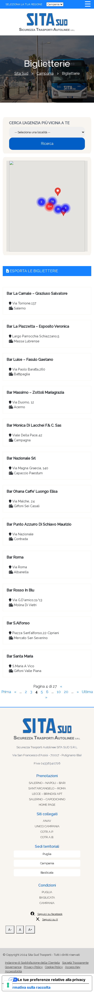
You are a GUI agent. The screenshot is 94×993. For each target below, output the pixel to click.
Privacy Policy (33, 967)
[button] (49, 201)
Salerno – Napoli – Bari (47, 783)
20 (66, 692)
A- (10, 929)
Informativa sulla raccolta (28, 987)
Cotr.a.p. (47, 831)
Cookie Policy (54, 967)
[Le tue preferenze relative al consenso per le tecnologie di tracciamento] (8, 985)
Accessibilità (13, 971)
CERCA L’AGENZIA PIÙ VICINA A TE (39, 123)
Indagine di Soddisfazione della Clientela (32, 962)
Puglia (47, 854)
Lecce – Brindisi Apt (47, 793)
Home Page (47, 804)
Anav (47, 821)
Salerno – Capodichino (47, 799)
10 (59, 692)
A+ (30, 929)
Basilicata (47, 872)
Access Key (72, 967)
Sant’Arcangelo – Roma (47, 788)
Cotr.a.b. (47, 837)
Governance (13, 967)
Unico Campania (47, 826)
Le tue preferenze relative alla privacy (51, 979)
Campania (47, 863)
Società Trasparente (75, 962)
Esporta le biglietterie (33, 271)
